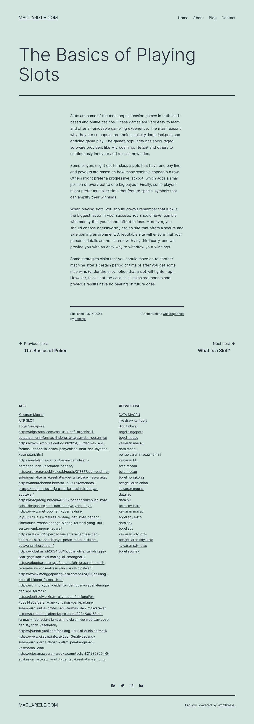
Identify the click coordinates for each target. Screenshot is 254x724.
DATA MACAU (129, 415)
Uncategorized (173, 314)
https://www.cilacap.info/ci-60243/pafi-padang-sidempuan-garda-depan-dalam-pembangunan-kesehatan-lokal (57, 642)
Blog (213, 18)
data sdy (125, 523)
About (198, 18)
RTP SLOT (26, 420)
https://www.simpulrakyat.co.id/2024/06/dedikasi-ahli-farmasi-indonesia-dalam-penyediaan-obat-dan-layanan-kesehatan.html (64, 448)
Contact (228, 18)
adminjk (80, 319)
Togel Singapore (31, 426)
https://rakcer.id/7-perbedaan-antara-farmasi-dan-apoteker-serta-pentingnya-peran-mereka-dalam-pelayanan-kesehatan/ (59, 539)
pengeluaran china (133, 483)
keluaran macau (131, 511)
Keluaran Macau (31, 415)
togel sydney (129, 551)
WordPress (226, 705)
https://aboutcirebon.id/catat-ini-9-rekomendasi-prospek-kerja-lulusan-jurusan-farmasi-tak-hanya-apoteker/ (58, 488)
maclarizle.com (38, 17)
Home (183, 18)
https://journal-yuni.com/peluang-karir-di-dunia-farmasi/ (63, 631)
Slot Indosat (128, 426)
